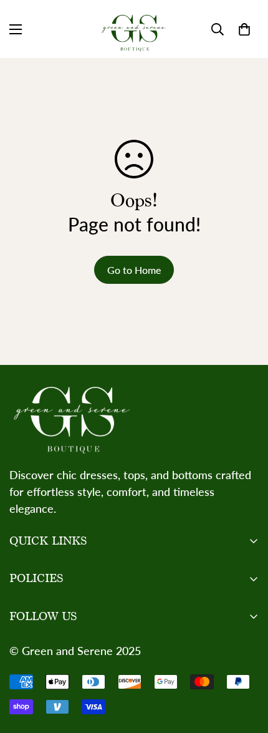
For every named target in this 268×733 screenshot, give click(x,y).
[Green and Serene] (134, 29)
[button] (244, 29)
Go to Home (134, 270)
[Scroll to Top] (245, 666)
